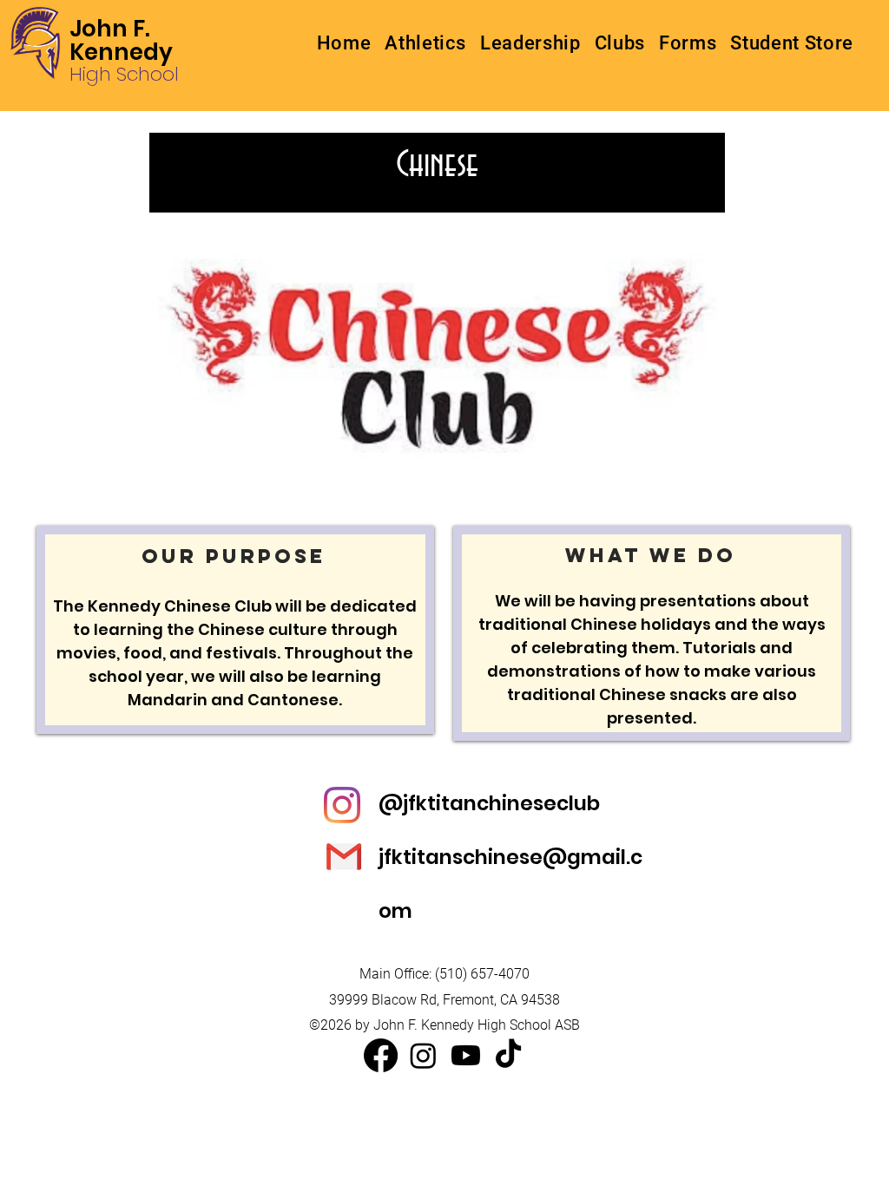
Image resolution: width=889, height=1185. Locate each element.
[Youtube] (466, 1055)
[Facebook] (381, 1055)
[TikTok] (508, 1055)
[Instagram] (423, 1055)
